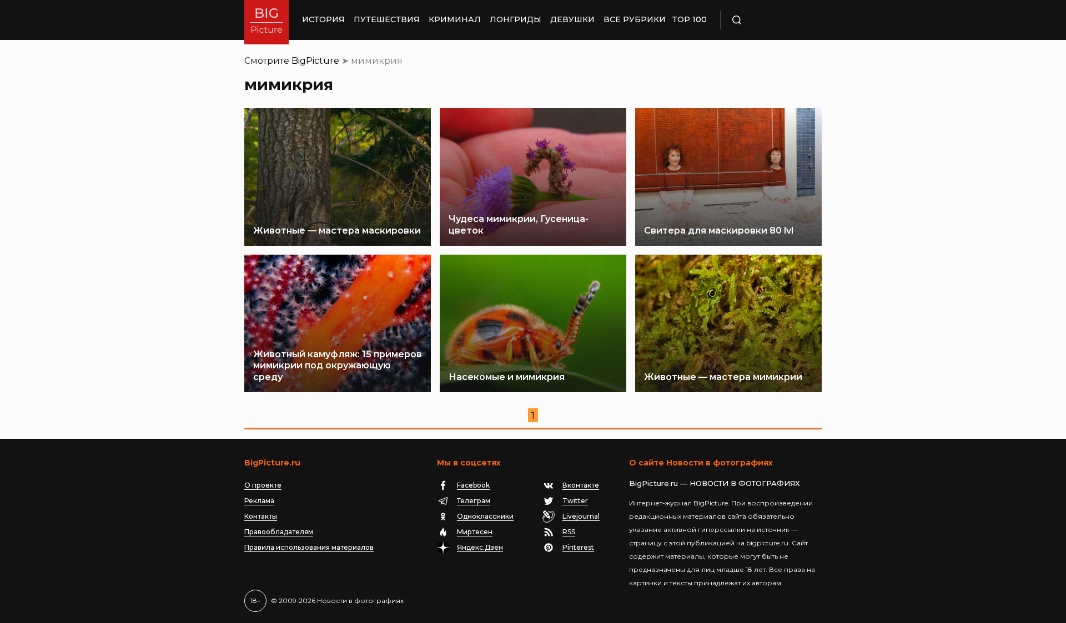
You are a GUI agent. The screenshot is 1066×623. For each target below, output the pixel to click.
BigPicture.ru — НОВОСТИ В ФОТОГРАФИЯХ (714, 483)
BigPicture (315, 60)
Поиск (769, 20)
